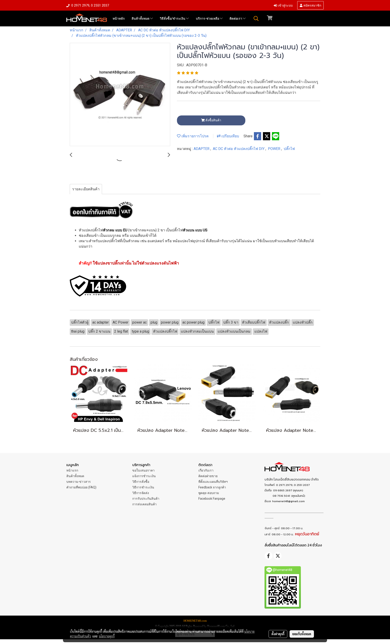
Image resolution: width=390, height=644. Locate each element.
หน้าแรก (72, 470)
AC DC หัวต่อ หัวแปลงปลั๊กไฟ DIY (239, 149)
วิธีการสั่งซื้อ (140, 481)
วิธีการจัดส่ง (140, 493)
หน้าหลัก (119, 18)
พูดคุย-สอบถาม (208, 493)
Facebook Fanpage (211, 498)
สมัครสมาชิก (311, 5)
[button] (256, 18)
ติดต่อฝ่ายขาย (208, 476)
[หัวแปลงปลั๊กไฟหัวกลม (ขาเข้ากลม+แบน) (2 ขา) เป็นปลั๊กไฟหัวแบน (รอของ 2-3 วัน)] (120, 94)
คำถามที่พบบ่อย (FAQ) (81, 487)
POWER (274, 149)
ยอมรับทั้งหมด (301, 634)
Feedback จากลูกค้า (212, 487)
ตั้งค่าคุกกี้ (278, 634)
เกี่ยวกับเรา (206, 470)
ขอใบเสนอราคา (143, 470)
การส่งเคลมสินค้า (144, 504)
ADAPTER (202, 149)
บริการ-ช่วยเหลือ (208, 18)
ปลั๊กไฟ (289, 149)
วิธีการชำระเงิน (143, 487)
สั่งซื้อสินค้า (213, 120)
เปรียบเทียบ (230, 136)
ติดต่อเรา (236, 18)
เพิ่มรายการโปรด (195, 136)
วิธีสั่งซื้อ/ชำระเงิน (173, 18)
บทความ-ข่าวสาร (78, 481)
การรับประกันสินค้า (145, 498)
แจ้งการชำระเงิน (144, 476)
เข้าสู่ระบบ (285, 5)
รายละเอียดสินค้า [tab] (86, 189)
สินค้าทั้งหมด (141, 18)
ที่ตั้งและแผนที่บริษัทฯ (213, 481)
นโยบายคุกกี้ (107, 636)
